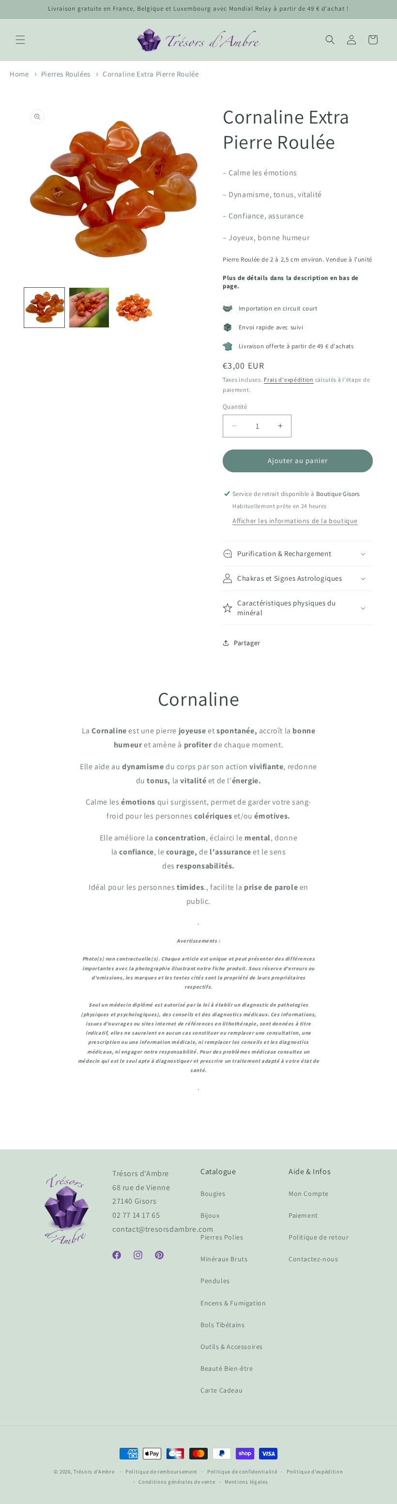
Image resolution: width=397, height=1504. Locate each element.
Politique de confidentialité (242, 1471)
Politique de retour (319, 1237)
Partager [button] (247, 642)
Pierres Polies (221, 1237)
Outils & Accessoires (231, 1346)
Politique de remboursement (161, 1471)
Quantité (235, 407)
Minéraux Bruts (223, 1259)
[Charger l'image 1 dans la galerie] (44, 308)
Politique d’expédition (315, 1471)
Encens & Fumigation (233, 1303)
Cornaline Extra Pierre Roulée (150, 73)
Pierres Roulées (66, 73)
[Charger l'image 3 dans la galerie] (134, 308)
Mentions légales (246, 1481)
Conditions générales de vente (176, 1481)
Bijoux (210, 1215)
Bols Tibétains (222, 1324)
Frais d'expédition (289, 379)
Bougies (212, 1193)
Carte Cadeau (221, 1390)
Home (19, 73)
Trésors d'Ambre (94, 1471)
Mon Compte (309, 1193)
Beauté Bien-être (226, 1368)
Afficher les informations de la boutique (295, 520)
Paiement (303, 1215)
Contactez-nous (313, 1259)
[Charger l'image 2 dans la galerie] (89, 308)
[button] (20, 39)
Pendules (215, 1280)
